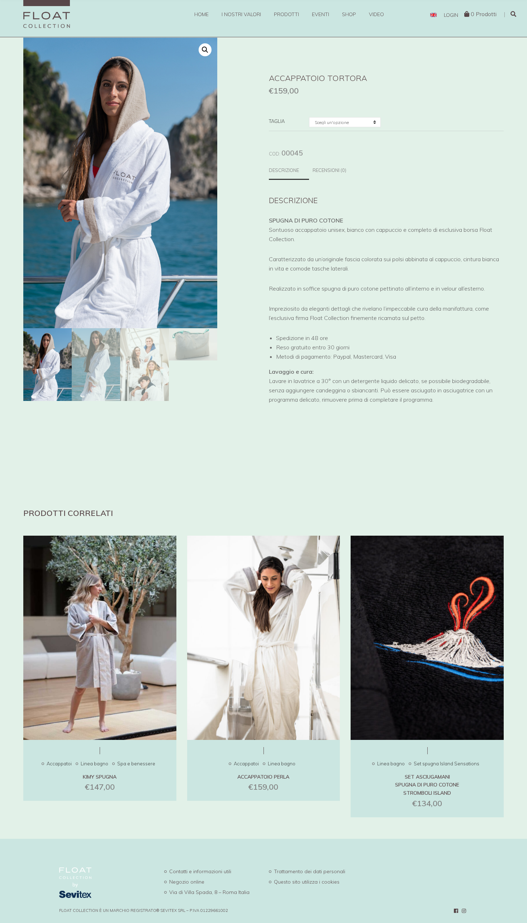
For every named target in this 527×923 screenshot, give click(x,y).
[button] (205, 49)
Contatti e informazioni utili (200, 871)
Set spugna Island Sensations (446, 763)
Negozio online (186, 882)
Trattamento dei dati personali (309, 871)
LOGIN (451, 15)
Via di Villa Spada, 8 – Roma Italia (209, 892)
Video (376, 14)
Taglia (277, 121)
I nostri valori (241, 14)
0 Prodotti (484, 14)
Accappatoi (59, 763)
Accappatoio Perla (263, 777)
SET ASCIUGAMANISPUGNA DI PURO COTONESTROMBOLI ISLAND (427, 785)
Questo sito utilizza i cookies (307, 882)
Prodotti (286, 14)
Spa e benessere (136, 763)
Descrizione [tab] (284, 170)
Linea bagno (94, 763)
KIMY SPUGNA (100, 777)
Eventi (320, 14)
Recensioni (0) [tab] (329, 170)
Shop (349, 14)
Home (201, 14)
